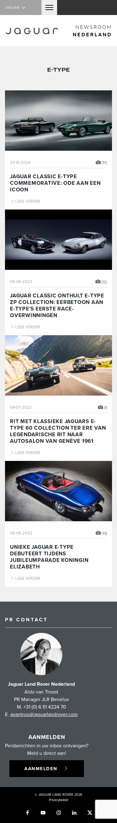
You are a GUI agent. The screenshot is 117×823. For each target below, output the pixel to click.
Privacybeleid (58, 799)
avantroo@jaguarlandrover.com (44, 714)
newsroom (92, 31)
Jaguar (12, 7)
